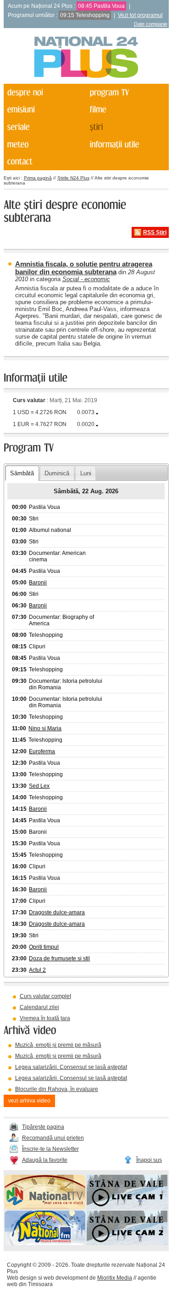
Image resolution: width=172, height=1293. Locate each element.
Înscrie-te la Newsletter (50, 1149)
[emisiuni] (44, 110)
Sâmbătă (22, 473)
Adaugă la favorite (44, 1160)
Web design (22, 1278)
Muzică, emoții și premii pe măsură (58, 1045)
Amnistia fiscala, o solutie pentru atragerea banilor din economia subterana (83, 268)
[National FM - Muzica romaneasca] (45, 1243)
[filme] (126, 110)
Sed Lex (39, 786)
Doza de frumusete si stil (59, 958)
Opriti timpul (44, 947)
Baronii (38, 582)
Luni (85, 473)
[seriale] (44, 127)
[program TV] (126, 92)
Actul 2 (37, 970)
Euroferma (42, 751)
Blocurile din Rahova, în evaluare (56, 1089)
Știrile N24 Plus (73, 177)
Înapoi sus (149, 1160)
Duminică (56, 473)
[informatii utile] (126, 144)
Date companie (150, 24)
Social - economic (86, 279)
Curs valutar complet (45, 996)
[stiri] (126, 127)
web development (66, 1278)
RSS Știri (154, 232)
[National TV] (45, 1207)
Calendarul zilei (39, 1007)
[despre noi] (44, 92)
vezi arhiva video (29, 1100)
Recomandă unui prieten (53, 1138)
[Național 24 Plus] (86, 57)
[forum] (44, 144)
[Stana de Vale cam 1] (127, 1207)
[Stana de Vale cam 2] (127, 1243)
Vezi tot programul (140, 15)
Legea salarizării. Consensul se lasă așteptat (71, 1067)
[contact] (44, 162)
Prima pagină (38, 177)
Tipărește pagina (43, 1127)
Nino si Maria (44, 728)
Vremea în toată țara (45, 1018)
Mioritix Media (114, 1278)
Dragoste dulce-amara (57, 912)
